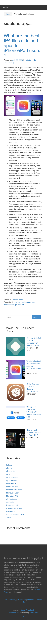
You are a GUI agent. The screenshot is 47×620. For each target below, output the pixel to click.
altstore (9, 468)
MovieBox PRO (12, 496)
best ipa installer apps (22, 302)
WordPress (34, 612)
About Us (30, 599)
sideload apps (17, 299)
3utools (9, 465)
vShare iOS (10, 511)
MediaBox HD (11, 483)
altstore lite (10, 471)
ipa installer (19, 304)
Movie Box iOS (12, 486)
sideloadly (10, 502)
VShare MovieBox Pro (15, 514)
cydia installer (11, 480)
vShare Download (27, 610)
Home (8, 14)
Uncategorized (12, 505)
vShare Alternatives (14, 508)
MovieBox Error (12, 493)
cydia (8, 474)
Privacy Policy (10, 599)
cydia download (12, 477)
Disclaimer (21, 599)
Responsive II (14, 612)
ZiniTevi (9, 517)
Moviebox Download (14, 489)
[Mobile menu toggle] (42, 7)
